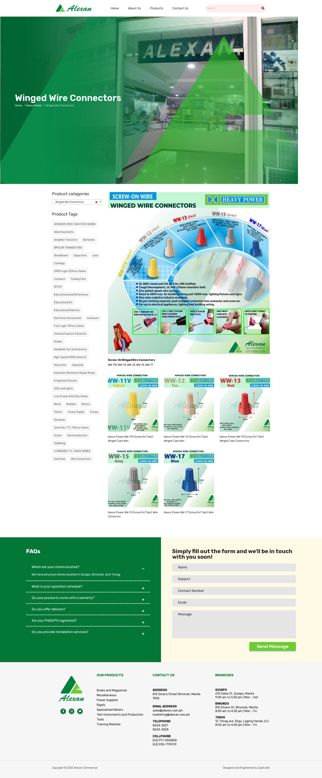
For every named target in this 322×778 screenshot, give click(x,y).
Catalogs (59, 263)
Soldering (59, 443)
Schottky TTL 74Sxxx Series (71, 427)
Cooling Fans (78, 279)
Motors (86, 404)
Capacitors (80, 255)
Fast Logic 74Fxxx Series (69, 326)
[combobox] (77, 202)
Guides (58, 341)
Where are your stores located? (55, 567)
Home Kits (60, 365)
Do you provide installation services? (60, 632)
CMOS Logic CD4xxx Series (70, 271)
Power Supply (76, 412)
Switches (59, 459)
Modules (71, 404)
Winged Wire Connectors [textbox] (75, 202)
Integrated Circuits (65, 380)
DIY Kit (58, 286)
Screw (58, 435)
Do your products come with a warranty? (63, 598)
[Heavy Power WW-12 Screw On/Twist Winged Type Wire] (189, 402)
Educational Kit (63, 302)
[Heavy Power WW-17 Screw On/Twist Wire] (189, 478)
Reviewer (59, 419)
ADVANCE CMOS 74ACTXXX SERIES (75, 224)
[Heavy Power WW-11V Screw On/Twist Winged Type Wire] (133, 402)
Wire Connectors (81, 459)
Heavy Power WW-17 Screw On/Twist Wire (189, 512)
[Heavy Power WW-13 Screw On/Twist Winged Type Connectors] (245, 402)
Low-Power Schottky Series (71, 396)
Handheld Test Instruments (70, 349)
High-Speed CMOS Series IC (70, 357)
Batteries (89, 239)
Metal (57, 404)
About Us (134, 8)
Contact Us (180, 8)
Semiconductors (77, 435)
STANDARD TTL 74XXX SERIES (72, 451)
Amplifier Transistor (66, 239)
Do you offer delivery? (48, 609)
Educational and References (71, 294)
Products (156, 8)
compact (59, 279)
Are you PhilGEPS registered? (54, 620)
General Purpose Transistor (70, 333)
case (95, 255)
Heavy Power (34, 105)
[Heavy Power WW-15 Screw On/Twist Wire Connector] (133, 478)
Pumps (94, 412)
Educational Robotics (67, 310)
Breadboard (61, 255)
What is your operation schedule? (57, 586)
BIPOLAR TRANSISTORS (68, 247)
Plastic (58, 412)
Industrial (77, 365)
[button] (88, 565)
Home (115, 8)
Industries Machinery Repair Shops (74, 372)
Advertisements (64, 232)
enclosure (93, 318)
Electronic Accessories (67, 318)
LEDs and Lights (63, 388)
